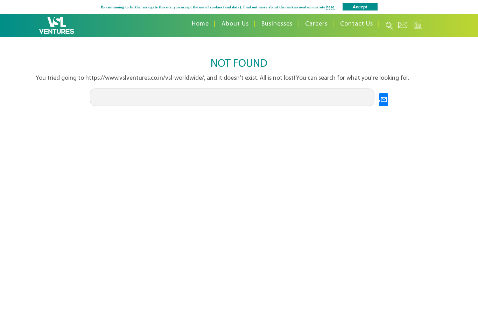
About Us (235, 24)
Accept (360, 6)
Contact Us (356, 24)
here (330, 7)
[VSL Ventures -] (57, 25)
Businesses (277, 24)
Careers (316, 24)
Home (200, 24)
